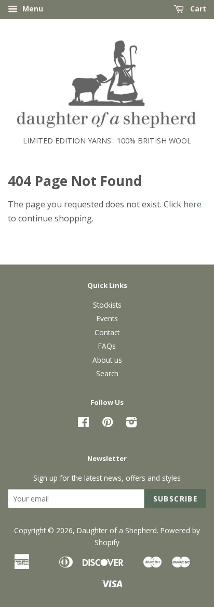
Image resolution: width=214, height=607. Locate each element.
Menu (31, 9)
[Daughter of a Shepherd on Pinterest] (107, 424)
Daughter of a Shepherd (117, 530)
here (192, 204)
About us (107, 360)
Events (107, 318)
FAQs (107, 346)
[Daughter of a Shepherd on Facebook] (83, 424)
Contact (107, 332)
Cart (197, 9)
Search (107, 373)
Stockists (107, 305)
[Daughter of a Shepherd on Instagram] (131, 424)
